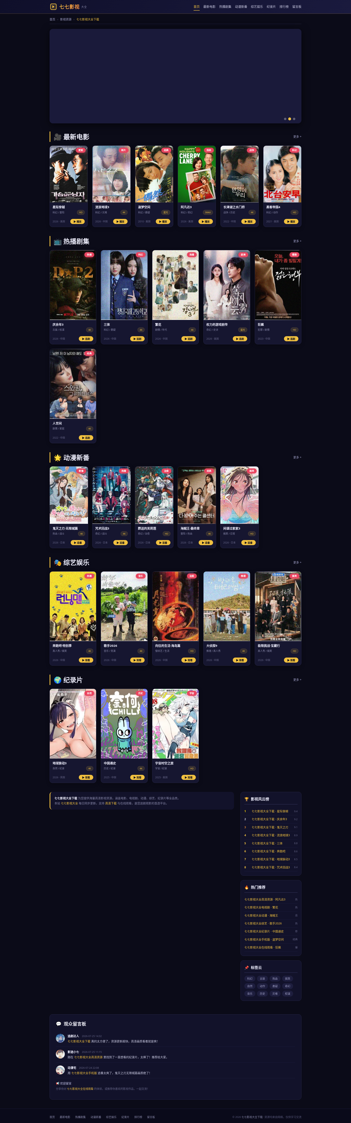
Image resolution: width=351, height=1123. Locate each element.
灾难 (275, 993)
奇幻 (287, 986)
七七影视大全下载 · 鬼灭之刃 (270, 827)
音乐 (249, 993)
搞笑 (287, 978)
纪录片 (271, 6)
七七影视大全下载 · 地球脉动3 (271, 859)
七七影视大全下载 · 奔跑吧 (268, 851)
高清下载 (111, 803)
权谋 (287, 993)
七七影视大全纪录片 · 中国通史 (264, 931)
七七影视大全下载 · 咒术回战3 (271, 867)
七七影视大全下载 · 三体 (267, 843)
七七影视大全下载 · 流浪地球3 (271, 835)
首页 (197, 6)
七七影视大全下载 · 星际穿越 (270, 811)
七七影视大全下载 (252, 1117)
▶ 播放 (77, 221)
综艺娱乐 (257, 6)
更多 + (297, 136)
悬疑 (275, 986)
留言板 (296, 6)
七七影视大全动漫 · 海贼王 (261, 915)
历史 (262, 993)
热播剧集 (225, 6)
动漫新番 (241, 6)
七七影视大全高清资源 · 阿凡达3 (264, 899)
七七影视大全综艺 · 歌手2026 (263, 923)
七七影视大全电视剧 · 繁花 (261, 907)
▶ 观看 (86, 660)
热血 (275, 978)
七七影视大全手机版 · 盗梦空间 (264, 939)
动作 (262, 986)
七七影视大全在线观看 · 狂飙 (262, 947)
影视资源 (66, 19)
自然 (249, 986)
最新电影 (209, 6)
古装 (262, 978)
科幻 (249, 978)
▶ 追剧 (86, 339)
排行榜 (284, 6)
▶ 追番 (78, 542)
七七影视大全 (69, 803)
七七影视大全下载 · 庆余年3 (269, 819)
